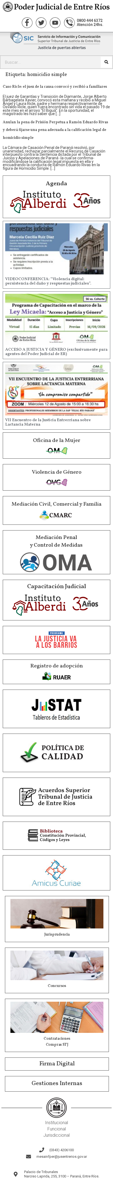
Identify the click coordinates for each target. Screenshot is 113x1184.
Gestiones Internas (57, 1083)
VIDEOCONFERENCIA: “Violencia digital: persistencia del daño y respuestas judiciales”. (48, 281)
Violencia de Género (56, 472)
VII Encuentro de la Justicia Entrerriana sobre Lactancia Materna (48, 422)
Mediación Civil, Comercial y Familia (56, 504)
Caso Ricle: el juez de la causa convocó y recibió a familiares (55, 86)
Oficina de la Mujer (56, 440)
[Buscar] (106, 62)
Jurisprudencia (57, 934)
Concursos (57, 986)
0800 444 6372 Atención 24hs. (90, 22)
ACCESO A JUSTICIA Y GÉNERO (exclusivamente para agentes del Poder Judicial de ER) (56, 352)
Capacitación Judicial (56, 586)
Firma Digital (57, 1064)
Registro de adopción (56, 666)
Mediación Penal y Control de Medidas (56, 541)
